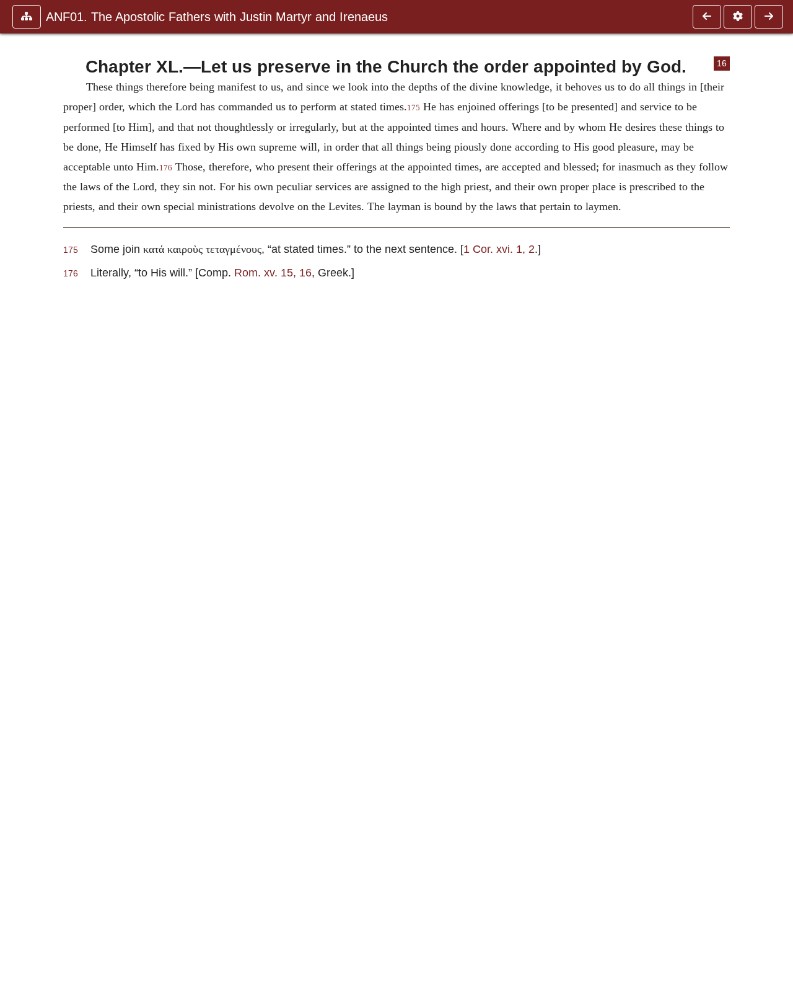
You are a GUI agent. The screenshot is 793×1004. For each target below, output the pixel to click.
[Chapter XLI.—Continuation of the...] (769, 17)
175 (413, 107)
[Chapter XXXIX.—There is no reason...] (707, 17)
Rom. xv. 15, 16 (273, 272)
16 (722, 63)
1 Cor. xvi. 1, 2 (499, 248)
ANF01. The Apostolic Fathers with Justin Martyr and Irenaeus (217, 17)
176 (165, 168)
